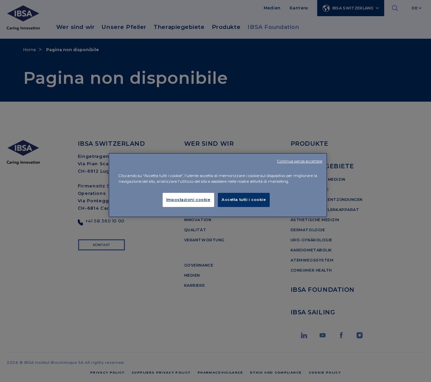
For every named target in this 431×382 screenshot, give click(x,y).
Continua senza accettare (299, 161)
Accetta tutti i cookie (244, 199)
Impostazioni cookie (188, 199)
